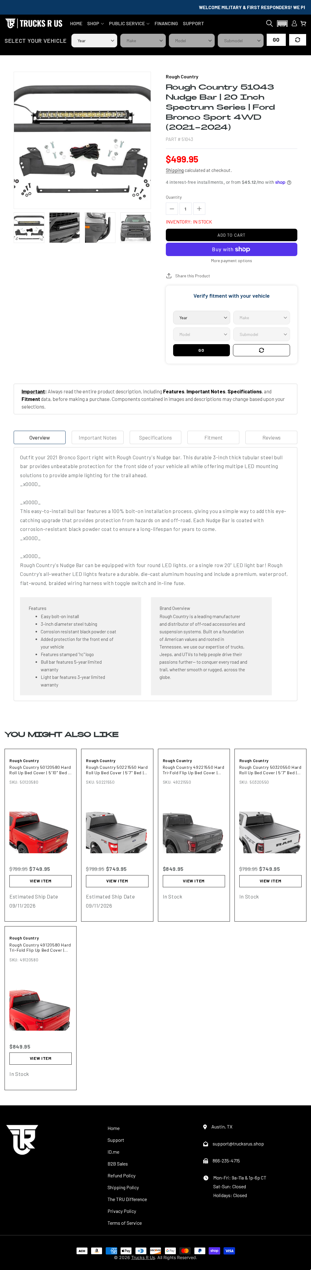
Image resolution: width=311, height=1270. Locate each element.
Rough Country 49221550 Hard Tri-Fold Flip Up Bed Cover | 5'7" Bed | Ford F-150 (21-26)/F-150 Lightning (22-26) (193, 770)
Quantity (174, 197)
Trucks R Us (143, 1257)
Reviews (271, 437)
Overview (39, 437)
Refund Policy (121, 1175)
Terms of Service (125, 1223)
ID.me (113, 1152)
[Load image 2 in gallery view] (64, 227)
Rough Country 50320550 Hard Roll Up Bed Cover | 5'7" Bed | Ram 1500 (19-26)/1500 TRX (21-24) (270, 770)
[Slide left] (17, 228)
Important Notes (98, 437)
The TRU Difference (127, 1199)
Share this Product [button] (192, 275)
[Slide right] (147, 228)
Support (116, 1140)
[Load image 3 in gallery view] (100, 227)
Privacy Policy (122, 1211)
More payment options (231, 260)
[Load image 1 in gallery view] (29, 227)
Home (114, 1128)
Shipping (175, 170)
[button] (96, 23)
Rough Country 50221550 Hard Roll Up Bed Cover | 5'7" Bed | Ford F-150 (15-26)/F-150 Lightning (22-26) (117, 770)
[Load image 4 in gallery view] (135, 227)
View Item (41, 880)
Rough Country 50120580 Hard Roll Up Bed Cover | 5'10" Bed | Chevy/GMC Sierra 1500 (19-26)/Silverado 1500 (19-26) (40, 770)
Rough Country (24, 760)
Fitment (213, 437)
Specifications (155, 437)
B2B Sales (118, 1163)
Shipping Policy (123, 1187)
